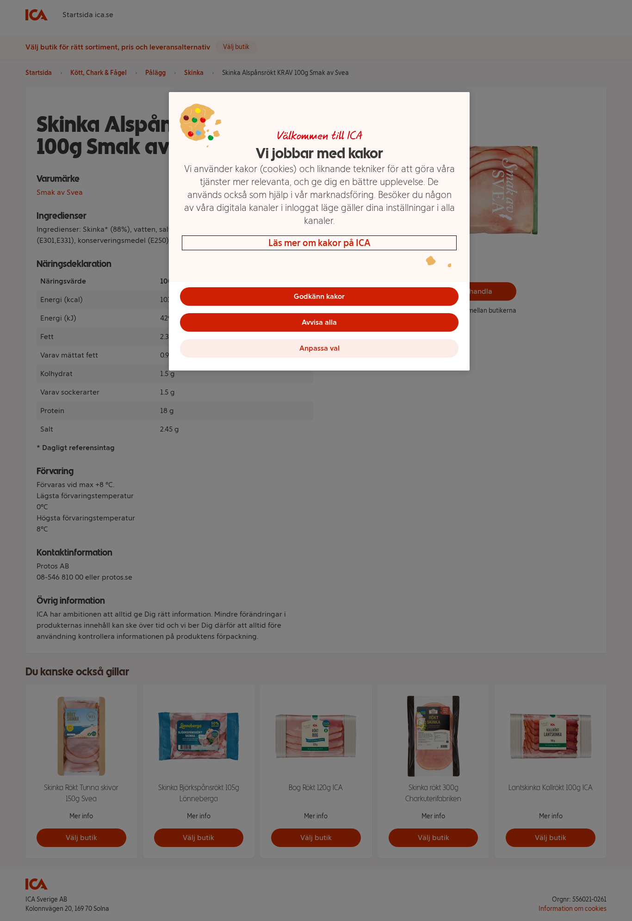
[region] (319, 231)
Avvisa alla (319, 322)
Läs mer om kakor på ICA (319, 242)
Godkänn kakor (319, 296)
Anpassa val (319, 348)
